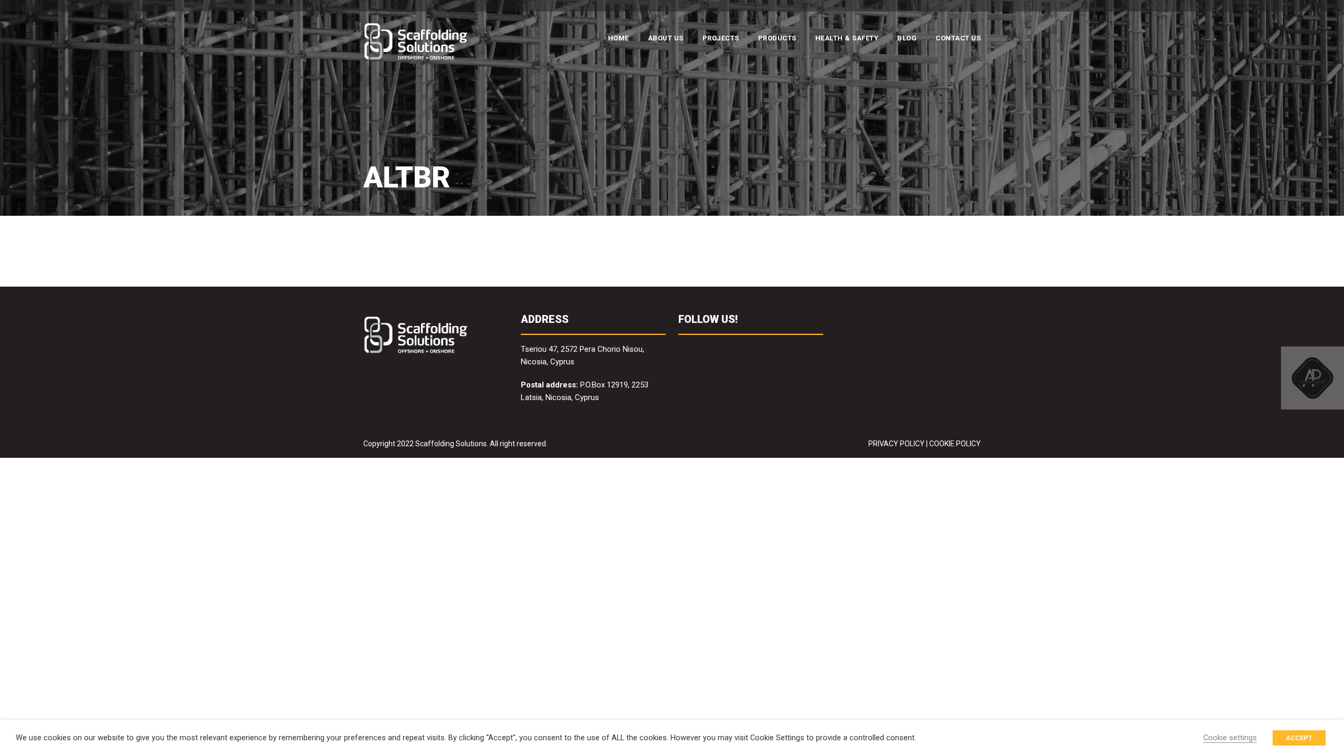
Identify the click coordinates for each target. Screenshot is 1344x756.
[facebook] (895, 6)
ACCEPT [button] (1299, 738)
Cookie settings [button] (1230, 737)
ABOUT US (666, 38)
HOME (618, 38)
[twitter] (936, 6)
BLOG (907, 38)
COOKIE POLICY (955, 443)
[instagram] (977, 6)
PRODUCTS (777, 38)
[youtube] (956, 6)
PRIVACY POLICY (896, 443)
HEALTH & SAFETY (847, 38)
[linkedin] (915, 6)
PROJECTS (720, 38)
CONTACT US (958, 38)
